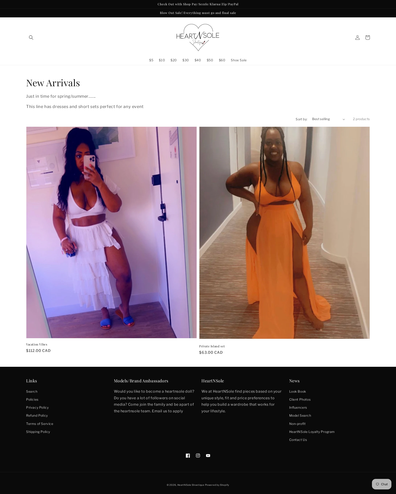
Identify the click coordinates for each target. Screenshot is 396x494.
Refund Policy (37, 415)
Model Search (300, 415)
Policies (32, 399)
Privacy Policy (37, 407)
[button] (31, 37)
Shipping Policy (38, 432)
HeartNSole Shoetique (190, 484)
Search (32, 391)
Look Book (297, 391)
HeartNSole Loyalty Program (312, 432)
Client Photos (300, 399)
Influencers (298, 407)
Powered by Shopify (217, 484)
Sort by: (301, 119)
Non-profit (297, 424)
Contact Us (298, 440)
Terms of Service (39, 424)
